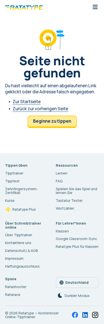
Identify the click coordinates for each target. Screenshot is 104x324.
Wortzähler (65, 208)
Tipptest (12, 181)
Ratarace (12, 294)
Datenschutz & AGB (21, 250)
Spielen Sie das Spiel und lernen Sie (76, 190)
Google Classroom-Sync (76, 238)
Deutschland (77, 282)
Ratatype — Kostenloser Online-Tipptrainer (32, 315)
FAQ (59, 181)
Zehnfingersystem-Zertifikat (21, 190)
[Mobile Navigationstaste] (95, 7)
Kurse (10, 200)
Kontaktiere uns (18, 242)
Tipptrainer (14, 173)
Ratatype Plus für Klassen (77, 246)
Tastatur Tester (69, 200)
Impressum (14, 258)
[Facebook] (75, 315)
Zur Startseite (27, 101)
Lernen (61, 173)
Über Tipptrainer (18, 234)
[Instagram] (95, 315)
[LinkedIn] (85, 315)
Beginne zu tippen (52, 121)
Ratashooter (16, 286)
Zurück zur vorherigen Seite (40, 109)
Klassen (62, 231)
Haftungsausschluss (22, 266)
